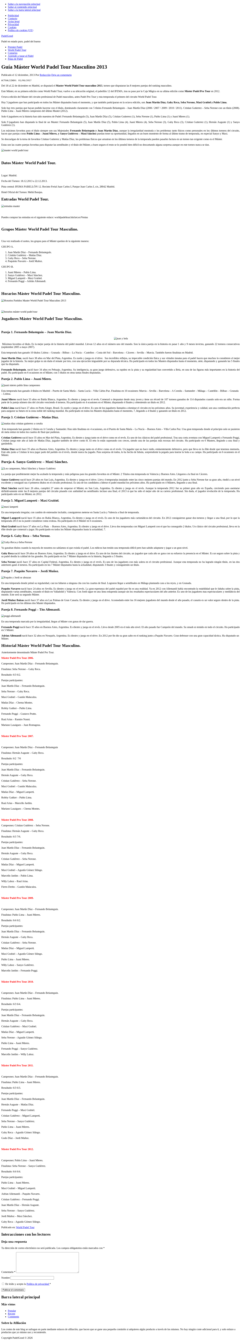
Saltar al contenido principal (22, 7)
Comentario (8, 1272)
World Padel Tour (25, 1227)
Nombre (5, 1277)
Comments (13, 1316)
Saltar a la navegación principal (24, 4)
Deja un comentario (61, 75)
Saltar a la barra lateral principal (24, 10)
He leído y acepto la (28, 1284)
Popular (12, 1310)
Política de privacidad (38, 1284)
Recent (11, 1313)
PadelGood (7, 35)
